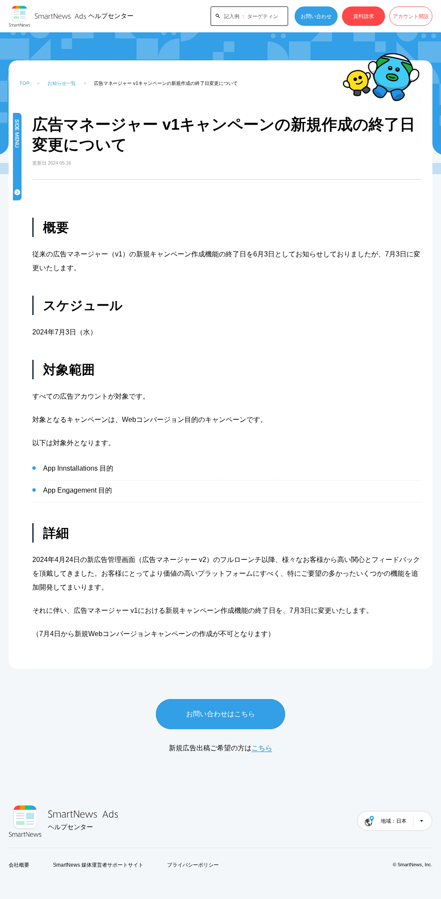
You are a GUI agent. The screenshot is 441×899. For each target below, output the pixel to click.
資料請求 (363, 16)
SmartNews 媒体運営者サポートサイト (98, 865)
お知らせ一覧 (61, 83)
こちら (262, 748)
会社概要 (19, 865)
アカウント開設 (411, 16)
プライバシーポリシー (193, 865)
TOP (24, 83)
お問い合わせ (316, 16)
